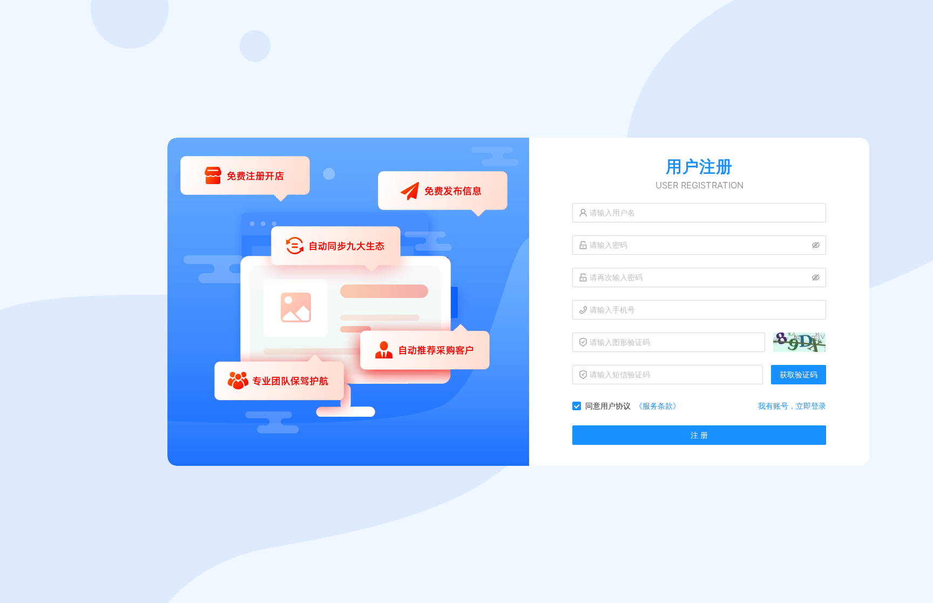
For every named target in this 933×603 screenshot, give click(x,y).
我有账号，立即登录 (792, 405)
